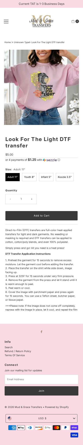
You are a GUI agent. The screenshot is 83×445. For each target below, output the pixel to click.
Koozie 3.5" (65, 177)
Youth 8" (29, 177)
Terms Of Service (15, 355)
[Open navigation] (6, 21)
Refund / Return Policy (18, 351)
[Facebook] (41, 331)
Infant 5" (46, 177)
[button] (41, 160)
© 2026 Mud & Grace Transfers (24, 407)
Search (9, 347)
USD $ (42, 418)
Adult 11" (13, 177)
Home (7, 42)
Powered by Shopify (57, 407)
